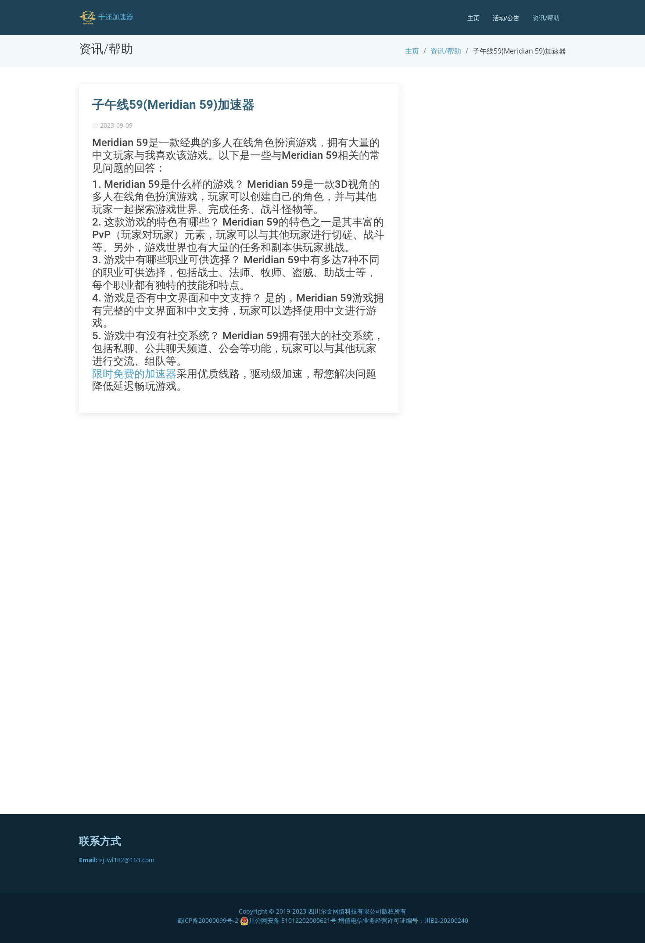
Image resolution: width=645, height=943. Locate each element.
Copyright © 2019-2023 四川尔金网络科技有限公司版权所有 (322, 911)
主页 (473, 18)
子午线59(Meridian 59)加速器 (173, 104)
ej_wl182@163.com (116, 860)
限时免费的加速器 (134, 374)
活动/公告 (506, 18)
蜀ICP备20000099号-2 (208, 920)
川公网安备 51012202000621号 (293, 920)
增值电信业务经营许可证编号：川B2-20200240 (403, 920)
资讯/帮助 (546, 18)
